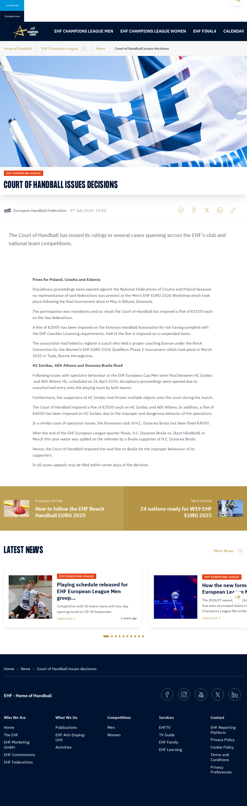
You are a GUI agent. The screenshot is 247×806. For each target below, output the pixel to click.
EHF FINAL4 (204, 31)
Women (114, 734)
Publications (66, 727)
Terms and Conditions (220, 757)
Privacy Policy (223, 739)
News (100, 48)
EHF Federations (18, 762)
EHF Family (168, 742)
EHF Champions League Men (83, 31)
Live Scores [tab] (12, 5)
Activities (63, 747)
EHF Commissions (19, 754)
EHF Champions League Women (153, 31)
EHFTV (165, 727)
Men (111, 727)
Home (9, 668)
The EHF (11, 734)
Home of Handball (18, 48)
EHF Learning (170, 749)
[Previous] (10, 597)
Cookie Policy (222, 747)
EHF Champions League (59, 48)
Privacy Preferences (221, 770)
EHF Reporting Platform (223, 730)
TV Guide (167, 734)
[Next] (237, 597)
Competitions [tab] (12, 16)
